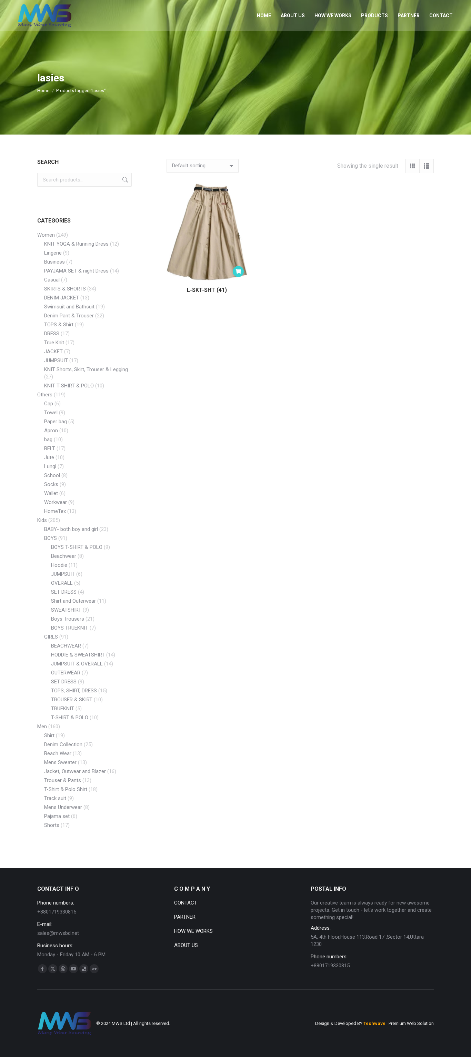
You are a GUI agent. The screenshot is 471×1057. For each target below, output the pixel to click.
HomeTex (55, 511)
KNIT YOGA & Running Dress (76, 244)
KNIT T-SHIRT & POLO (69, 386)
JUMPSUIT (56, 360)
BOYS (50, 538)
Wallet (51, 493)
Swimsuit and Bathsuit (69, 307)
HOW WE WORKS (193, 931)
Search (124, 180)
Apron (51, 430)
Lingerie (53, 253)
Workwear (55, 502)
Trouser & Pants (62, 780)
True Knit (54, 342)
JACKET (53, 351)
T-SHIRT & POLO (69, 717)
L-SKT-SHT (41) (207, 290)
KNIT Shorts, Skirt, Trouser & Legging (86, 369)
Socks (51, 484)
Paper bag (55, 421)
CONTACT (185, 903)
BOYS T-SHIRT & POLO (76, 547)
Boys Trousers (67, 619)
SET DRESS (64, 592)
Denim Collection (63, 744)
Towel (51, 412)
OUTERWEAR (65, 673)
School (52, 475)
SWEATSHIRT (66, 610)
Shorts (51, 825)
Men (42, 726)
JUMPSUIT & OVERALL (77, 664)
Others (44, 395)
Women (46, 235)
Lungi (50, 466)
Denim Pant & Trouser (69, 316)
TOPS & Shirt (58, 325)
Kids (42, 520)
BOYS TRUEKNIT (69, 628)
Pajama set (57, 816)
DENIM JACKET (61, 298)
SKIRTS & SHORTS (65, 289)
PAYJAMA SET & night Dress (76, 271)
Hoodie (59, 565)
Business (54, 262)
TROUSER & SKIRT (71, 700)
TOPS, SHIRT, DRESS (74, 691)
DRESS (51, 333)
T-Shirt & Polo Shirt (65, 789)
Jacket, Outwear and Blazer (75, 771)
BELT (49, 448)
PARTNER (185, 917)
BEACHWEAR (66, 646)
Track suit (55, 798)
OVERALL (62, 583)
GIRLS (51, 637)
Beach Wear (57, 753)
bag (48, 439)
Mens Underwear (63, 807)
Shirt (49, 735)
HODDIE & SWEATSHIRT (78, 655)
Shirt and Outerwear (73, 601)
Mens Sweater (60, 762)
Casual (52, 280)
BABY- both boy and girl (71, 529)
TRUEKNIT (62, 708)
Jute (49, 457)
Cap (48, 404)
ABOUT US (186, 945)
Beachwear (63, 556)
